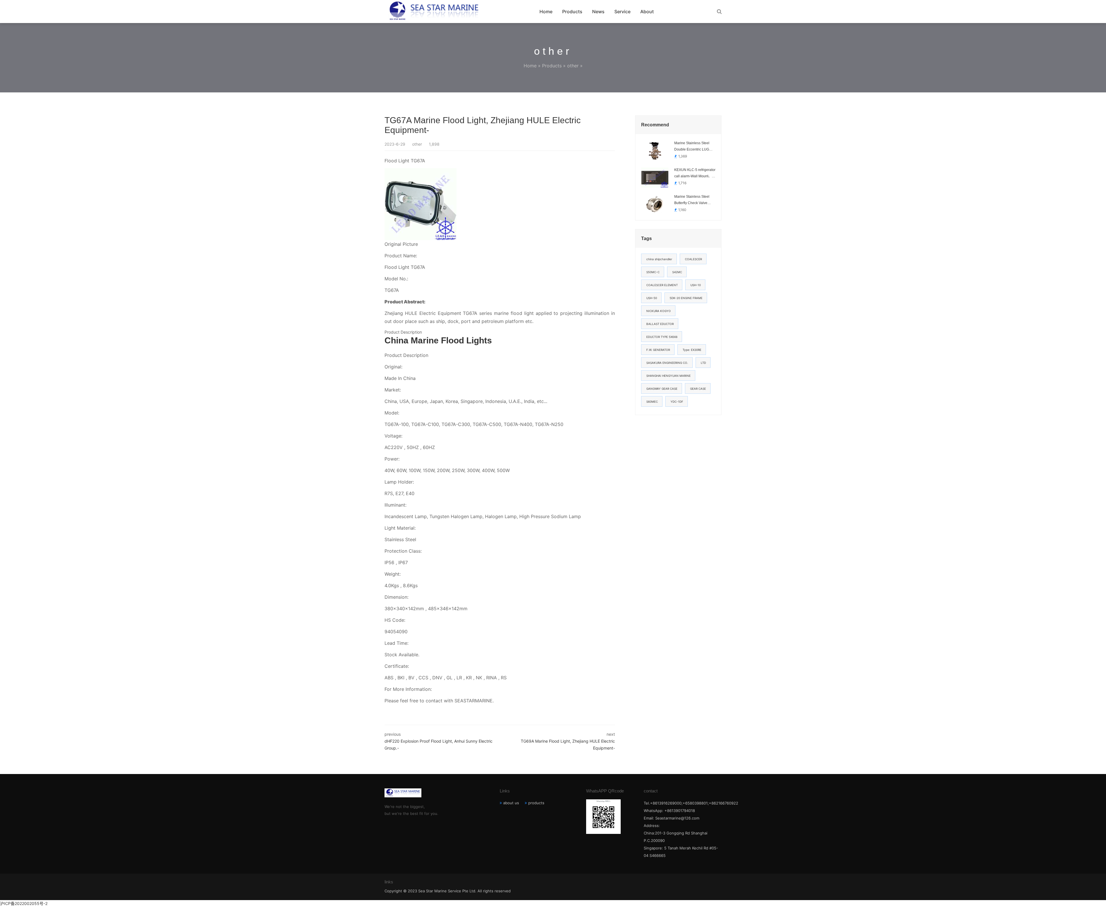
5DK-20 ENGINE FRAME (686, 298)
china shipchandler (659, 259)
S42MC (677, 272)
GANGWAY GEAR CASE (661, 388)
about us (511, 802)
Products (572, 11)
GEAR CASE (698, 388)
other (573, 66)
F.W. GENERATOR (658, 349)
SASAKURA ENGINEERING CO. (667, 362)
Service (622, 11)
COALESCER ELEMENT (662, 285)
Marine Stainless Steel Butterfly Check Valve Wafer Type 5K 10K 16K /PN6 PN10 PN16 (692, 200)
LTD (703, 362)
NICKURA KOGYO (658, 311)
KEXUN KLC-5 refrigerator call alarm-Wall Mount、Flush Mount (694, 173)
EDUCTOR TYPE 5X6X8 (661, 337)
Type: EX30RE (692, 349)
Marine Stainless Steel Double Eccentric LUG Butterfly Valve (691, 147)
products (536, 802)
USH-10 (695, 285)
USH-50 (651, 298)
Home (545, 11)
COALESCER (693, 259)
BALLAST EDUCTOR (660, 324)
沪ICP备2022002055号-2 (24, 903)
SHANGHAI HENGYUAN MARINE (668, 375)
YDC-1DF (677, 401)
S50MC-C (653, 272)
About (647, 11)
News (598, 11)
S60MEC (652, 401)
